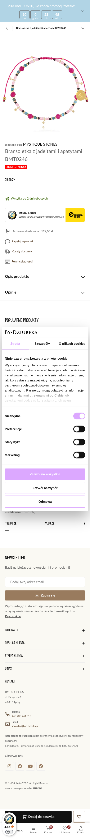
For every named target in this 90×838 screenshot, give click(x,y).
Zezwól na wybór (45, 488)
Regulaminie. (13, 616)
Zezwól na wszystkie (45, 474)
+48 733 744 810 (21, 716)
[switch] (79, 429)
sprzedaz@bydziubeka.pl (25, 726)
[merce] (37, 788)
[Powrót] (7, 28)
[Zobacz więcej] (83, 28)
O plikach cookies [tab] (72, 343)
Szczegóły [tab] (42, 343)
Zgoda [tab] (15, 343)
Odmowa (45, 501)
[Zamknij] (82, 11)
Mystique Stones (40, 144)
